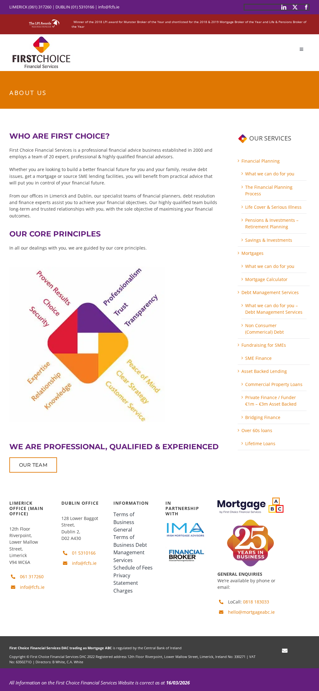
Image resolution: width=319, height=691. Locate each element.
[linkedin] (283, 7)
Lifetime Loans (260, 443)
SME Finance (258, 358)
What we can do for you (269, 174)
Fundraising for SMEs (263, 345)
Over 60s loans (256, 430)
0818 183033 (256, 602)
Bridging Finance (262, 417)
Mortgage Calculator (266, 279)
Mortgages (252, 253)
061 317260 (32, 576)
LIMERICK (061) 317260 (30, 7)
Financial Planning (260, 161)
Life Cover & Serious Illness (273, 207)
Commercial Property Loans (273, 384)
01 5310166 (84, 553)
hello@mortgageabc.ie (251, 612)
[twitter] (295, 7)
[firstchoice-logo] (41, 36)
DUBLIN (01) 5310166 (74, 7)
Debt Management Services (270, 292)
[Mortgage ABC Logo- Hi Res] (250, 500)
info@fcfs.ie (108, 7)
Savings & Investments (268, 240)
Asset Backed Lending (264, 371)
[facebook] (306, 7)
